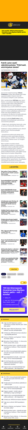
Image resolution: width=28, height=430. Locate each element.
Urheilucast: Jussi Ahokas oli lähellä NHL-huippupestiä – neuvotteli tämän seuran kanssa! (9, 203)
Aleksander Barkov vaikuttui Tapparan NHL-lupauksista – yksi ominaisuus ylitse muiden (10, 250)
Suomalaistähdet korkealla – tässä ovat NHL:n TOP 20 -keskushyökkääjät (9, 182)
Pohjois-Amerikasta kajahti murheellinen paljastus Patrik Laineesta (10, 220)
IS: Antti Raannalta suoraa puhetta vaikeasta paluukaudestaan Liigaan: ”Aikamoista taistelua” (13, 362)
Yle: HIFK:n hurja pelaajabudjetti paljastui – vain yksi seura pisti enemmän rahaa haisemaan (15, 352)
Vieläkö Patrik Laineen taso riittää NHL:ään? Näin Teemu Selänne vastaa (10, 211)
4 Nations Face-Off (11, 274)
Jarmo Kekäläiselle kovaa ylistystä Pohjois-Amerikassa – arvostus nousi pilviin (10, 191)
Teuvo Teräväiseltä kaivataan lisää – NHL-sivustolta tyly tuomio (10, 241)
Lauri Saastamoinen (6, 70)
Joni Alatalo (4, 184)
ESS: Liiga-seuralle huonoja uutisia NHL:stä (9, 231)
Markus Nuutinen (5, 253)
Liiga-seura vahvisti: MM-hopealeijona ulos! (14, 403)
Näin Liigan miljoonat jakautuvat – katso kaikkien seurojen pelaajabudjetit (15, 329)
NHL (9, 277)
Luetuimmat (6, 373)
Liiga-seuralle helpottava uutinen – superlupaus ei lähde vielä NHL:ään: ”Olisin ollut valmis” (15, 324)
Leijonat (4, 277)
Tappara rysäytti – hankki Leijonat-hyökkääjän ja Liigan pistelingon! (13, 392)
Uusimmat (6, 319)
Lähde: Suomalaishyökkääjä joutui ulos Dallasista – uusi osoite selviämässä (9, 259)
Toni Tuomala (4, 214)
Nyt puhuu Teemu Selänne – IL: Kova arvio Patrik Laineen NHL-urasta (10, 173)
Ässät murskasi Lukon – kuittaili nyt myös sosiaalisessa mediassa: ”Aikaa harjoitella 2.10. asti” (15, 347)
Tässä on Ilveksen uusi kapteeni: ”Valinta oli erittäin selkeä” (15, 337)
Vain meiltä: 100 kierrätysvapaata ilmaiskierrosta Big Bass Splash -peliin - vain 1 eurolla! (14, 32)
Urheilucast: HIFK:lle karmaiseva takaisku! (15, 399)
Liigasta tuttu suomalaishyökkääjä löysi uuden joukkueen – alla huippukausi (14, 367)
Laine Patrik (20, 274)
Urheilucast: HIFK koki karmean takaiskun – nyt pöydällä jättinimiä (15, 333)
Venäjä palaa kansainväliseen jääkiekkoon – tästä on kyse (15, 383)
